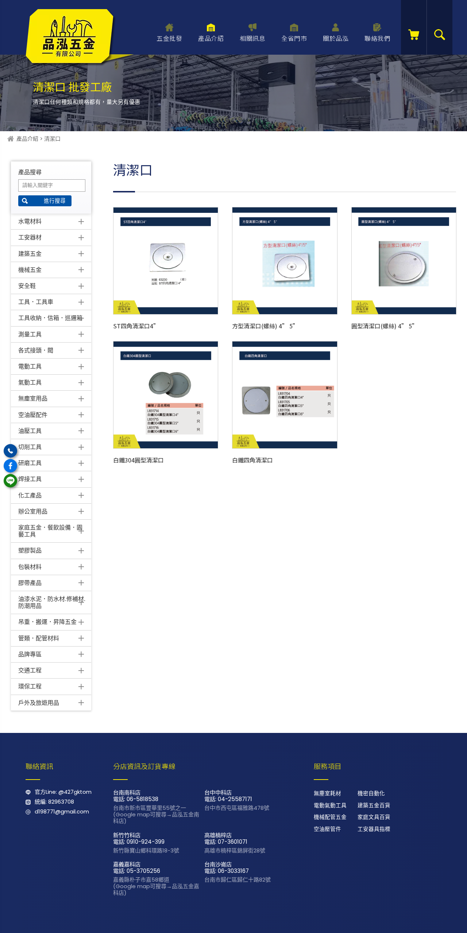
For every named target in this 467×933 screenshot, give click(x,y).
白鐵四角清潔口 (252, 460)
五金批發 (169, 38)
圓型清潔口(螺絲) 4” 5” (384, 326)
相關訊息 (252, 38)
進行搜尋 (55, 201)
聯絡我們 (377, 38)
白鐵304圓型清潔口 (138, 460)
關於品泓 (335, 38)
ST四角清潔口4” (136, 326)
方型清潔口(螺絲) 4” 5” (265, 326)
